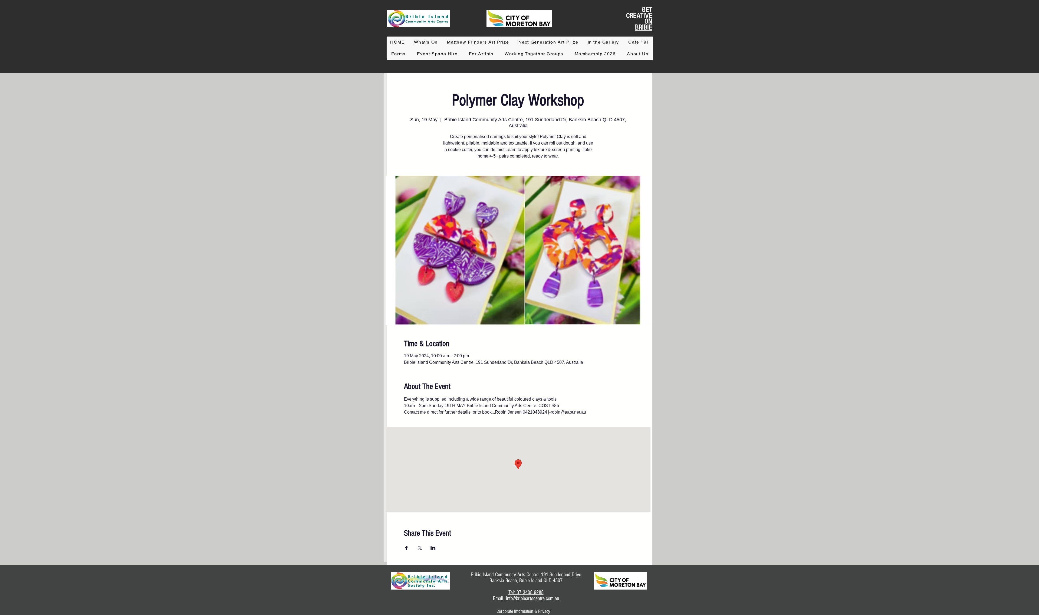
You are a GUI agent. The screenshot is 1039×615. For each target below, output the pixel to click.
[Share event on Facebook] (406, 548)
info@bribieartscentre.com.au (532, 598)
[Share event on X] (419, 548)
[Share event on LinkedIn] (433, 548)
